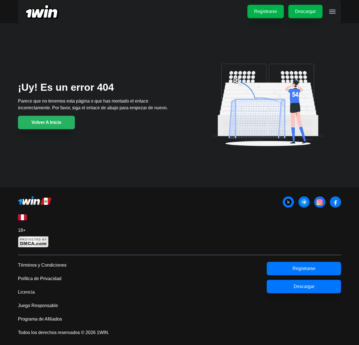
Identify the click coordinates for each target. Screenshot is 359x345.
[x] (288, 202)
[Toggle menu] (332, 11)
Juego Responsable (38, 305)
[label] (22, 217)
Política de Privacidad (39, 278)
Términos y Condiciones (42, 265)
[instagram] (319, 202)
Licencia (26, 292)
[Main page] (42, 11)
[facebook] (335, 202)
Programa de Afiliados (40, 319)
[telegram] (304, 202)
